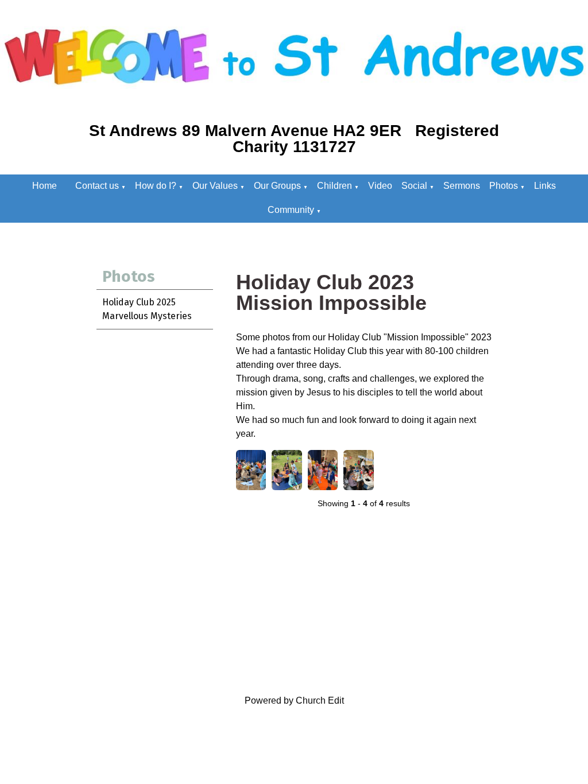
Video (380, 186)
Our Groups (277, 186)
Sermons (461, 186)
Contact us (97, 186)
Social (414, 186)
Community (291, 210)
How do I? (155, 186)
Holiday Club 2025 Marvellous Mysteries (147, 309)
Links (545, 186)
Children (334, 186)
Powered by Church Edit (294, 700)
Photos (503, 186)
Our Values (215, 186)
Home (44, 186)
